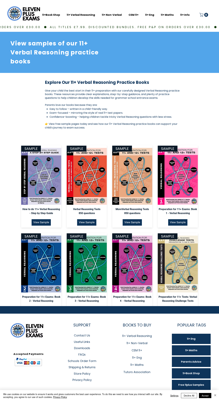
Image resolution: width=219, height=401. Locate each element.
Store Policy (82, 374)
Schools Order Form (82, 361)
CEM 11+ (137, 350)
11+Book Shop (191, 373)
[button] (186, 15)
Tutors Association (137, 372)
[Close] (215, 395)
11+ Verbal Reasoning (137, 336)
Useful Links (82, 342)
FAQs (82, 355)
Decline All (189, 395)
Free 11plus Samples (191, 385)
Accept (205, 395)
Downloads (82, 348)
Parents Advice (191, 362)
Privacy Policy (82, 380)
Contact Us (82, 335)
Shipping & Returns (82, 367)
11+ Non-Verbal (137, 343)
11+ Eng (137, 358)
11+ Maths (137, 365)
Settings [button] (174, 395)
